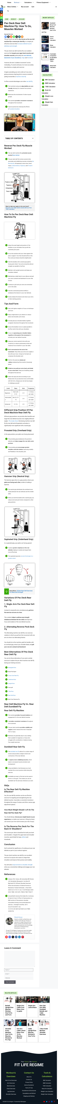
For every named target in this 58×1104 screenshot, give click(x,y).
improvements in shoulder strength (22, 864)
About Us (29, 1076)
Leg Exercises (11, 1091)
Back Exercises (11, 1086)
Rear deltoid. (16, 155)
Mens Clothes (11, 7)
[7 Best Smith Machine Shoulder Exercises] (44, 1023)
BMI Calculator (50, 80)
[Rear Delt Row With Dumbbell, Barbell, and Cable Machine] (44, 999)
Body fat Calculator (46, 91)
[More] (22, 36)
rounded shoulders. (15, 109)
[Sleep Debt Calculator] (45, 68)
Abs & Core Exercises (11, 1080)
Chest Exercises (11, 1088)
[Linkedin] (19, 937)
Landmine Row (12, 679)
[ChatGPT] (16, 36)
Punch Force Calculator (53, 38)
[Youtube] (6, 937)
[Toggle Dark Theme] (56, 7)
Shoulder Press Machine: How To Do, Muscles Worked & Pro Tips (9, 1034)
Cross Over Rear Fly (13, 675)
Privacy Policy (29, 1082)
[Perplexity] (19, 36)
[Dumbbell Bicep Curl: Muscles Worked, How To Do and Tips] (45, 26)
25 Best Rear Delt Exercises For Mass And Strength (21, 591)
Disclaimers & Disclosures (29, 1090)
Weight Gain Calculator (47, 103)
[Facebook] (5, 36)
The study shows (13, 421)
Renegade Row (12, 667)
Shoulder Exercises (11, 1094)
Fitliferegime (23, 1101)
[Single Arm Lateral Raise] (32, 999)
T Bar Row (11, 691)
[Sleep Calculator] (45, 48)
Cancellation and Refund (29, 1093)
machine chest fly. (21, 76)
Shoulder (21, 19)
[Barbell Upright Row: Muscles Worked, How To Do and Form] (9, 999)
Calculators (28, 2)
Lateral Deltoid (16, 165)
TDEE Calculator (50, 87)
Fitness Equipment (43, 2)
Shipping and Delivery (29, 1096)
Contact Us (29, 1079)
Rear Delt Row (12, 695)
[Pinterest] (22, 937)
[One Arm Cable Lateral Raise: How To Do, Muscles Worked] (21, 1023)
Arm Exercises (11, 1083)
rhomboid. (30, 57)
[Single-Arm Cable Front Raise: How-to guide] (21, 999)
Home (9, 2)
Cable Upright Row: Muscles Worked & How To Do (32, 1032)
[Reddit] (11, 36)
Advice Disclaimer (29, 1085)
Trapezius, (22, 165)
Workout (16, 2)
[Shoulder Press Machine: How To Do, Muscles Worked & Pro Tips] (9, 1023)
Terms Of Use (29, 1088)
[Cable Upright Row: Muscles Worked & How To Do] (32, 1023)
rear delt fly (29, 81)
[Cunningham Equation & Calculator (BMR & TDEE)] (45, 57)
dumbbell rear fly (15, 751)
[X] (8, 36)
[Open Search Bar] (8, 11)
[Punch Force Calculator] (45, 39)
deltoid (24, 837)
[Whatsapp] (14, 36)
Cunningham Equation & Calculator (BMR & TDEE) (53, 57)
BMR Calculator (50, 83)
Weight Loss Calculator (47, 97)
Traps (23, 57)
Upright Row (11, 683)
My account (25, 7)
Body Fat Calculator (47, 1088)
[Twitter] (13, 937)
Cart (32, 7)
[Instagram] (9, 937)
